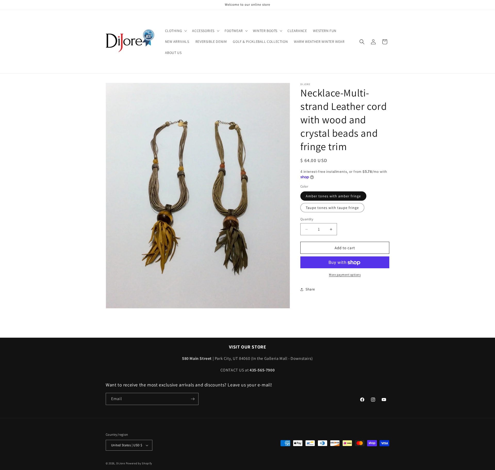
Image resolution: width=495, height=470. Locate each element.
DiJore (120, 463)
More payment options (345, 275)
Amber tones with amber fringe (333, 196)
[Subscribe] (192, 399)
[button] (175, 30)
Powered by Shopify (139, 463)
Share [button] (310, 289)
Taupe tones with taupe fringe (332, 207)
